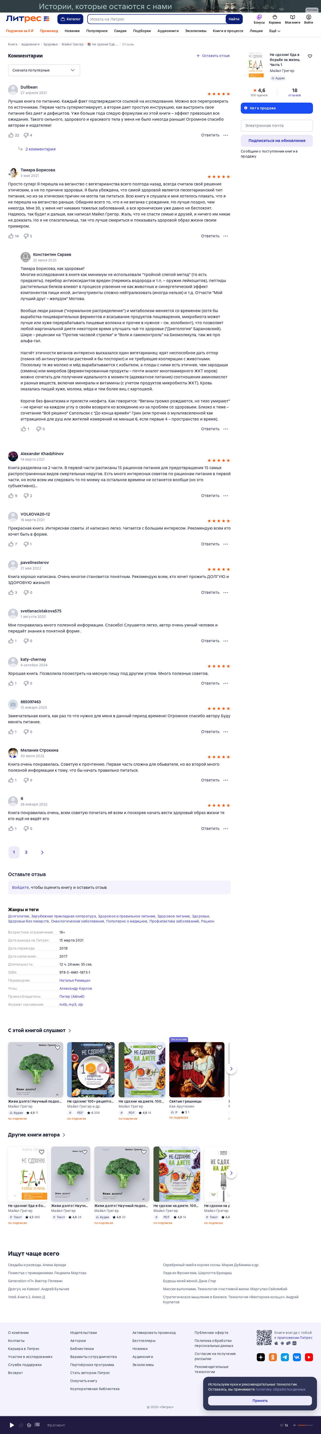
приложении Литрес (294, 1337)
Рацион (207, 921)
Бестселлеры (143, 1340)
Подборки (142, 31)
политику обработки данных (280, 1389)
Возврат (15, 1373)
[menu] (44, 70)
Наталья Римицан (74, 980)
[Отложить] (57, 1047)
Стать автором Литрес (90, 1373)
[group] (119, 89)
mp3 (72, 1004)
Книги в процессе (228, 31)
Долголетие (18, 916)
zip (80, 1004)
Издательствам (83, 1332)
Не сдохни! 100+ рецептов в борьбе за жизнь (91, 1101)
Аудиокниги (168, 31)
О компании (18, 1332)
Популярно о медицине (126, 921)
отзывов (294, 95)
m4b (63, 1004)
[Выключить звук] (295, 1425)
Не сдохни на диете (221, 1205)
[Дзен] (261, 1357)
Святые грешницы (185, 1101)
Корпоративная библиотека (95, 1389)
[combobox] (156, 19)
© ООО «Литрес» (160, 1407)
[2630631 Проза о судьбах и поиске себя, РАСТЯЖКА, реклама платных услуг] (160, 6)
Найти (234, 19)
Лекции (256, 31)
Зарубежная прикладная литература (63, 916)
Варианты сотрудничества (93, 1356)
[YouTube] (309, 1357)
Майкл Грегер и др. (84, 1106)
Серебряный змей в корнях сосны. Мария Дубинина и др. (211, 1265)
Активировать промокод (154, 1332)
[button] (209, 95)
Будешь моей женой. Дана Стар (189, 1281)
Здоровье (200, 916)
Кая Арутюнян (181, 1106)
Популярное (97, 31)
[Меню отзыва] (225, 135)
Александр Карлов (75, 988)
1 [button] (14, 852)
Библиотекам (82, 1348)
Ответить (210, 135)
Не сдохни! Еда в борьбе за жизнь (27, 1205)
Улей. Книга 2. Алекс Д (26, 1297)
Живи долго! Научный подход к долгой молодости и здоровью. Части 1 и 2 (121, 1205)
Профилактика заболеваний (174, 921)
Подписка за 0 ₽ (19, 31)
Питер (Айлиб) (72, 996)
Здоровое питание (173, 916)
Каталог (74, 19)
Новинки (72, 31)
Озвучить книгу (84, 1381)
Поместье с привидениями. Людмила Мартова (47, 1273)
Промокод (49, 31)
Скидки (120, 31)
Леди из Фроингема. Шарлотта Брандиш (197, 1273)
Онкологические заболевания (77, 921)
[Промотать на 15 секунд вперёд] (29, 1425)
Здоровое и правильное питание (126, 916)
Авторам (78, 1340)
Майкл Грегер (282, 70)
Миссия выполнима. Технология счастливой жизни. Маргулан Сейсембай (225, 1289)
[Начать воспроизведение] (12, 1425)
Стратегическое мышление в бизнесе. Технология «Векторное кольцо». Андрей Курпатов (230, 1299)
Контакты (16, 1340)
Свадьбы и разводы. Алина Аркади (37, 1265)
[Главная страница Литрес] (27, 19)
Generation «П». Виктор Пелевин (35, 1281)
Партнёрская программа (92, 1365)
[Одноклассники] (273, 1357)
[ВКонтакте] (297, 1357)
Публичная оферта (211, 1332)
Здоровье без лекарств (28, 921)
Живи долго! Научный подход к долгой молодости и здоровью (70, 1205)
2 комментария (41, 149)
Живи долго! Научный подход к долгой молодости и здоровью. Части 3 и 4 (35, 1101)
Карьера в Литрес (23, 1348)
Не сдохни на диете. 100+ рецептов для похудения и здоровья (142, 1101)
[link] (112, 87)
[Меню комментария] (225, 429)
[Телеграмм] (285, 1357)
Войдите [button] (20, 887)
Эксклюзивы (195, 31)
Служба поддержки (25, 1365)
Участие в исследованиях (30, 1356)
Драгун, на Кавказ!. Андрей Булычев (38, 1289)
